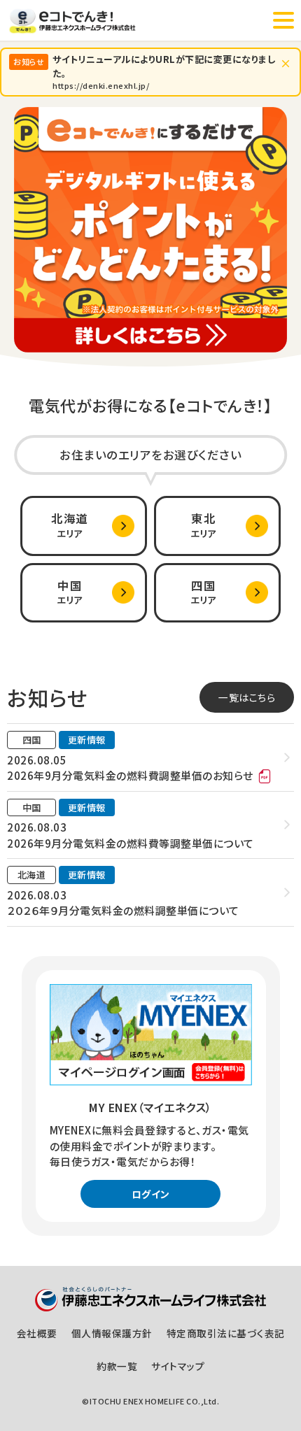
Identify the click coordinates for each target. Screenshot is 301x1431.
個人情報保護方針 (112, 1333)
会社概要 (37, 1333)
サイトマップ (177, 1366)
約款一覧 (117, 1366)
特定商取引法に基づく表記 (226, 1333)
